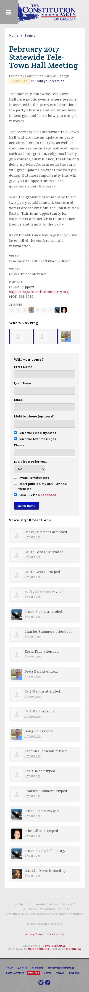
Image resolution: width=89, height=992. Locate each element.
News (47, 973)
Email (19, 400)
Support (38, 968)
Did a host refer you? (30, 462)
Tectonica (73, 949)
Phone (19, 445)
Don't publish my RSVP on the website (42, 486)
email (61, 945)
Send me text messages (37, 439)
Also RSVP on (37, 495)
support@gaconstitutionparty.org (39, 292)
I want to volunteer (34, 478)
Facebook (48, 495)
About (23, 968)
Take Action (15, 973)
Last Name (22, 383)
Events (29, 35)
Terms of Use (55, 934)
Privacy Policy (34, 934)
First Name (23, 367)
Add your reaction (50, 81)
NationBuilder (39, 949)
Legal (60, 973)
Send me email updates (37, 433)
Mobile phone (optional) (34, 416)
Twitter (50, 945)
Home (13, 35)
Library (74, 973)
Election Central (61, 968)
